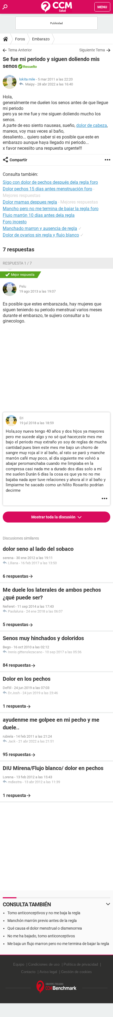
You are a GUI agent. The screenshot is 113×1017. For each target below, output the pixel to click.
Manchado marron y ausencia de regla (40, 228)
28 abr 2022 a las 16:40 (55, 84)
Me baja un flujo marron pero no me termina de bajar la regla (58, 943)
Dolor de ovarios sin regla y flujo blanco (41, 235)
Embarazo (41, 39)
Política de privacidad (81, 964)
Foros (20, 39)
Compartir (18, 160)
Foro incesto (15, 221)
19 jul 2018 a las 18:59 (36, 423)
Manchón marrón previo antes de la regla (42, 920)
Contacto (28, 972)
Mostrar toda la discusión (53, 517)
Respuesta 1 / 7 (17, 263)
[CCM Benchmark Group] (56, 987)
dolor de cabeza (91, 125)
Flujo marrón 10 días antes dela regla (39, 215)
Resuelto (30, 67)
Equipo (18, 964)
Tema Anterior (20, 50)
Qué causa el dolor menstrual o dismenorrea (44, 928)
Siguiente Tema (92, 50)
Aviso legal (48, 972)
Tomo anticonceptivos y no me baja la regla (43, 913)
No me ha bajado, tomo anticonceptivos (41, 936)
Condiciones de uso (44, 964)
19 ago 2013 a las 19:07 (37, 291)
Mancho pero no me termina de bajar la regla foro (50, 208)
